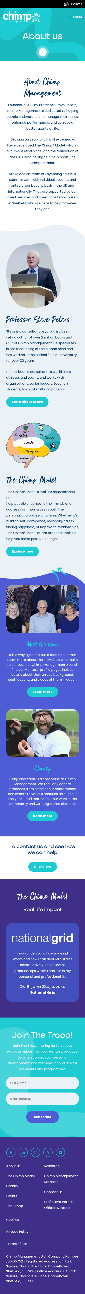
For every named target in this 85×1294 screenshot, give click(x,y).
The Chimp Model (20, 1176)
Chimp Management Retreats (61, 1179)
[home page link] (21, 17)
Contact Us (53, 1192)
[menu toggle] (75, 17)
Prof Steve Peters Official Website (58, 1204)
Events (11, 1196)
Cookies (12, 1219)
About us (13, 1166)
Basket (76, 4)
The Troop (14, 1206)
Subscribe (42, 1117)
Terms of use (16, 1243)
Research (52, 1166)
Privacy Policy (17, 1231)
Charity (12, 1186)
